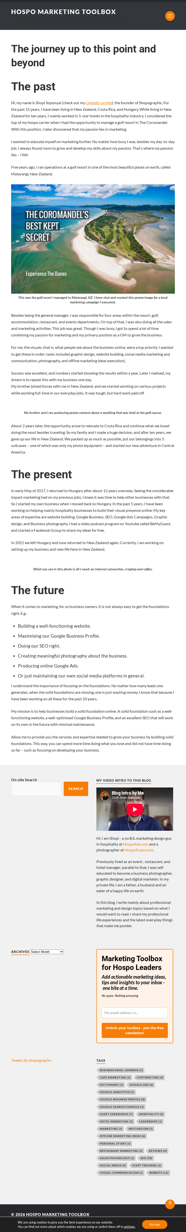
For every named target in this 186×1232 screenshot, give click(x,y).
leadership (150, 1121)
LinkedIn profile (99, 102)
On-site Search (24, 779)
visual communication (121, 1172)
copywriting (150, 1077)
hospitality (151, 1114)
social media (113, 1165)
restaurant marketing (121, 1150)
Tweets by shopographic (31, 1060)
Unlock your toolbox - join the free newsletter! (135, 1030)
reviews (158, 1150)
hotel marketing (116, 1121)
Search (76, 789)
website (159, 1172)
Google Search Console (122, 1106)
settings (129, 1227)
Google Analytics (117, 1092)
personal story (115, 1143)
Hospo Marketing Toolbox (63, 11)
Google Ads (141, 1084)
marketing (111, 1128)
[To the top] (170, 1204)
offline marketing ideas (122, 1136)
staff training (146, 1165)
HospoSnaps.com (138, 849)
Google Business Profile (122, 1099)
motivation (141, 1128)
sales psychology (117, 1158)
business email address (121, 1070)
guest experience (116, 1114)
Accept (154, 1224)
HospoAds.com (135, 844)
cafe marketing (115, 1077)
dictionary (111, 1084)
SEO (146, 1158)
